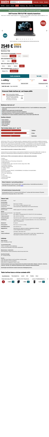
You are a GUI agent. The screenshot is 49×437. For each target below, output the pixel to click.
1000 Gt (9, 66)
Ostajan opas (31, 5)
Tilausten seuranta (37, 5)
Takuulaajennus (15, 276)
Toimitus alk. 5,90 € (24, 83)
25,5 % (5, 49)
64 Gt (8, 61)
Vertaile (39, 76)
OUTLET (17, 5)
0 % (8, 49)
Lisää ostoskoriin (15, 76)
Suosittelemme (5, 276)
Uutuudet (12, 5)
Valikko (3, 5)
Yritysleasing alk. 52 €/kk (43, 83)
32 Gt (3, 61)
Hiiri (27, 276)
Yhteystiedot (44, 5)
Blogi (27, 5)
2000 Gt (15, 66)
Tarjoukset (8, 5)
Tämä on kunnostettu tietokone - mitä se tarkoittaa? (24, 10)
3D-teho (33, 133)
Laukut (22, 276)
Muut (37, 276)
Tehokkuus (33, 130)
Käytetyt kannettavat (16, 8)
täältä (21, 185)
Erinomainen (18, 53)
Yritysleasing (22, 5)
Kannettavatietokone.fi (5, 8)
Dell (22, 8)
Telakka (32, 276)
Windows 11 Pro (5, 71)
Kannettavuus (34, 136)
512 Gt (3, 66)
